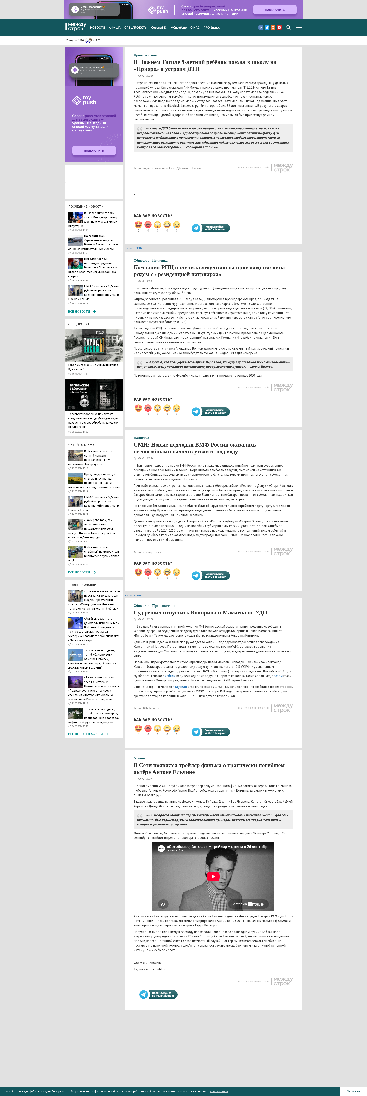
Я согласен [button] (353, 1091)
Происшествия (145, 55)
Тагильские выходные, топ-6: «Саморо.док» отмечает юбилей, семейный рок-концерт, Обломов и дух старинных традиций (92, 658)
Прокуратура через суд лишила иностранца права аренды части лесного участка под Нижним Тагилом (94, 480)
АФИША (115, 27)
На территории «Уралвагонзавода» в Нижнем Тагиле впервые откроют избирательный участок (93, 242)
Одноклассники (273, 27)
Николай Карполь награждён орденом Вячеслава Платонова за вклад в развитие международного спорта (92, 267)
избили (170, 676)
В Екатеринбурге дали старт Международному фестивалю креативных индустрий (92, 219)
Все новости (79, 311)
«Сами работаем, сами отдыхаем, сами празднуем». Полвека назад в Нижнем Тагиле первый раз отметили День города (92, 528)
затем (278, 676)
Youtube (279, 27)
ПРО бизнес (212, 27)
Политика (160, 260)
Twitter (267, 27)
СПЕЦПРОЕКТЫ (135, 27)
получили (179, 687)
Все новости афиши (85, 734)
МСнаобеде (179, 27)
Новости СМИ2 (133, 248)
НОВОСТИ (97, 27)
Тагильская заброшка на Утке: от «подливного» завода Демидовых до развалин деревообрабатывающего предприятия (93, 420)
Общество (141, 260)
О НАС (195, 27)
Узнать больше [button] (219, 1091)
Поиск (288, 27)
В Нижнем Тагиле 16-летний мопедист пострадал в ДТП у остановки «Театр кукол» (90, 457)
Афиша (139, 758)
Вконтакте (260, 27)
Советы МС (159, 27)
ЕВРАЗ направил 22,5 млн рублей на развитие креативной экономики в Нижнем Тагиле (93, 503)
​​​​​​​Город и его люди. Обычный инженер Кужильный (93, 367)
